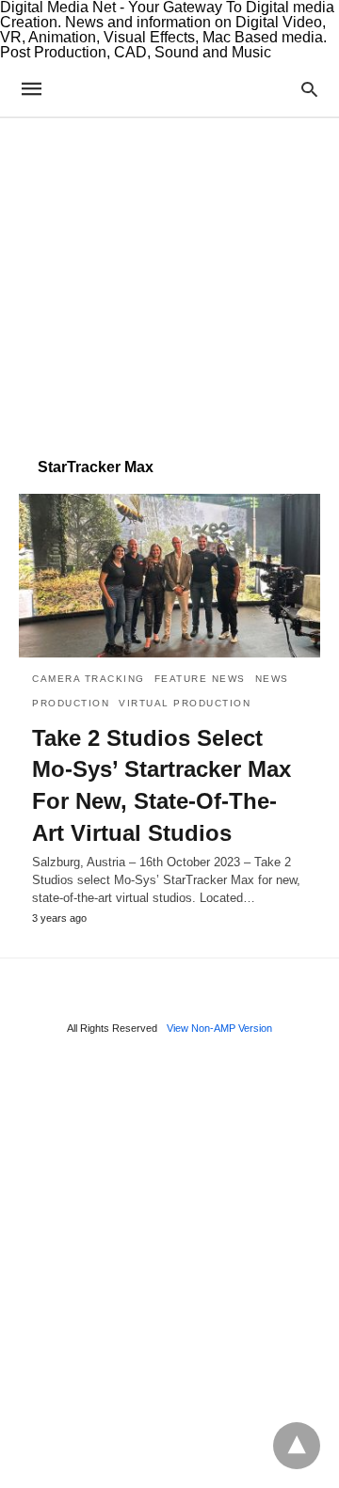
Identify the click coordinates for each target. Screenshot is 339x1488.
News (272, 678)
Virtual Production (184, 703)
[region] (169, 278)
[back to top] (296, 1445)
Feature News (200, 678)
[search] (309, 89)
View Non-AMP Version (219, 1028)
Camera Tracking (88, 678)
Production (70, 703)
